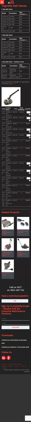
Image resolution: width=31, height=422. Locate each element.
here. (14, 83)
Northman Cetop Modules (23, 231)
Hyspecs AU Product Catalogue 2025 (15, 347)
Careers (4, 368)
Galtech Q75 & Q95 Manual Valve (7, 254)
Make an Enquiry (27, 123)
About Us (23, 366)
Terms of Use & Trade (14, 364)
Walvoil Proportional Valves (6, 232)
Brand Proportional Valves (22, 254)
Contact (4, 364)
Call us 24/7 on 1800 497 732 (15, 288)
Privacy (17, 366)
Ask (15, 301)
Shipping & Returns (7, 366)
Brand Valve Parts (6, 274)
